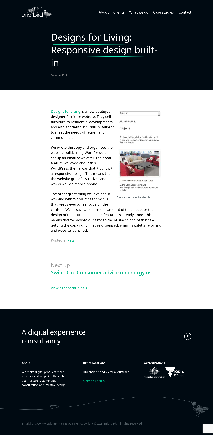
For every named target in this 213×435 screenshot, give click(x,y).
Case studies (163, 12)
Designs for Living (65, 111)
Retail (71, 240)
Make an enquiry (94, 381)
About (104, 12)
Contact (185, 12)
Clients (118, 12)
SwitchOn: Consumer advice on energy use (102, 272)
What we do (139, 12)
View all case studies (67, 287)
